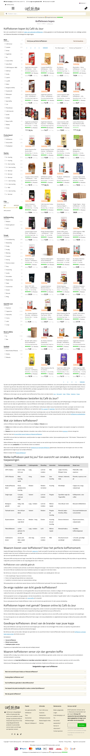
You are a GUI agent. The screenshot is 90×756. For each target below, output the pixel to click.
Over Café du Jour (43, 710)
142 (34, 346)
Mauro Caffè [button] (9, 121)
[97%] (44, 237)
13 (66, 182)
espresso (65, 431)
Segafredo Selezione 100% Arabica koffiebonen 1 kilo (78, 341)
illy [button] (6, 57)
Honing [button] (8, 260)
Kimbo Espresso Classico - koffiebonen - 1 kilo (31, 259)
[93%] (76, 209)
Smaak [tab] (6, 235)
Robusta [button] (8, 357)
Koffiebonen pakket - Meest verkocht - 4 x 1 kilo (47, 177)
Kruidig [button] (8, 249)
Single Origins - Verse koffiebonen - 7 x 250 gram (79, 205)
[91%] (44, 155)
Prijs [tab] (5, 201)
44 (34, 128)
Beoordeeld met (49, 1)
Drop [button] (7, 266)
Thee (26, 715)
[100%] (76, 264)
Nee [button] (7, 339)
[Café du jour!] (45, 8)
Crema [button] (7, 318)
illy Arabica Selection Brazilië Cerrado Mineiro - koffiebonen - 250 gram (79, 259)
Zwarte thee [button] (9, 286)
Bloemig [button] (8, 253)
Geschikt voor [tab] (8, 304)
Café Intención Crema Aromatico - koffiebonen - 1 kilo (47, 205)
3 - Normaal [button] (9, 177)
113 (50, 73)
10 (66, 237)
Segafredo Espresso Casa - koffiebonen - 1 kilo (31, 95)
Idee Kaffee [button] (9, 101)
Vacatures (41, 713)
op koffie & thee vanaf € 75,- (15, 1)
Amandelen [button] (9, 276)
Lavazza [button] (8, 47)
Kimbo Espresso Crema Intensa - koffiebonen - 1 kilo (47, 150)
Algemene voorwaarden (75, 732)
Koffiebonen (28, 713)
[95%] (44, 72)
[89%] (60, 72)
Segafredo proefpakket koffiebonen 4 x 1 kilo (31, 122)
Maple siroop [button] (9, 280)
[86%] (60, 237)
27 (66, 100)
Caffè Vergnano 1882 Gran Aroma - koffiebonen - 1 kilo (63, 150)
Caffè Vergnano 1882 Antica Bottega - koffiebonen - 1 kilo (79, 232)
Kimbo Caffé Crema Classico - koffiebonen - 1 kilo (63, 232)
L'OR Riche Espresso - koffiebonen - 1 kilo (79, 287)
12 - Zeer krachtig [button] (10, 191)
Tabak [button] (7, 283)
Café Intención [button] (10, 111)
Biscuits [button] (8, 293)
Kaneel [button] (8, 290)
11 (50, 374)
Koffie (43, 24)
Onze (34, 1)
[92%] (60, 264)
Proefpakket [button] (9, 146)
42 (34, 182)
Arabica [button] (8, 354)
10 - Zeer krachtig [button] (10, 167)
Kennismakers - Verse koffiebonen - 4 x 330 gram (63, 259)
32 (66, 319)
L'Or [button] (7, 104)
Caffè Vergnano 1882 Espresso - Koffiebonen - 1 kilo (79, 369)
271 (34, 100)
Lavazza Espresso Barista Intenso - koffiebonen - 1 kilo (46, 287)
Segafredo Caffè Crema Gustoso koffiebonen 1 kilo (63, 369)
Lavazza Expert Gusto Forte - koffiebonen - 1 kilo (31, 232)
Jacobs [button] (7, 114)
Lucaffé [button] (8, 81)
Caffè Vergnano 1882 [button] (11, 67)
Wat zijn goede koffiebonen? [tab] (13, 694)
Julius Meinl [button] (9, 64)
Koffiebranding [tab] (9, 217)
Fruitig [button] (7, 246)
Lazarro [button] (8, 77)
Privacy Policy (67, 742)
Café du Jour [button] (9, 44)
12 (66, 292)
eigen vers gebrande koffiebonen (33, 32)
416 (50, 264)
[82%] (76, 155)
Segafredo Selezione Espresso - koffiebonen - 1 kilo (47, 122)
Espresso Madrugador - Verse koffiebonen (47, 259)
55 (66, 155)
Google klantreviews (52, 17)
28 (82, 237)
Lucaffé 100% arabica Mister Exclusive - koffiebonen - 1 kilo (79, 314)
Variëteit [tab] (6, 346)
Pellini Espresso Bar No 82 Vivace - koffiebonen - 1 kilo (63, 314)
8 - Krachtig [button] (9, 157)
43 (34, 237)
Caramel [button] (8, 256)
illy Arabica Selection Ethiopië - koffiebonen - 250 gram (63, 341)
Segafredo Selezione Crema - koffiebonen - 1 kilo (47, 95)
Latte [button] (7, 321)
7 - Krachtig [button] (9, 160)
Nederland (83, 3)
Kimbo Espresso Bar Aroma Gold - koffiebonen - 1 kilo (30, 150)
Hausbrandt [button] (9, 91)
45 (50, 292)
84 (66, 264)
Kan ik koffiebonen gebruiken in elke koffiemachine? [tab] (19, 683)
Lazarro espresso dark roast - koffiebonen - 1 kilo (63, 95)
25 (34, 374)
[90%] (28, 127)
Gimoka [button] (8, 98)
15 (66, 128)
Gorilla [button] (7, 74)
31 (82, 100)
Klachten (61, 742)
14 (50, 155)
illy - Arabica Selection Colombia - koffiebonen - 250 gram (31, 314)
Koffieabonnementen (44, 718)
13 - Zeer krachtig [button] (10, 184)
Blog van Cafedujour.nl (30, 723)
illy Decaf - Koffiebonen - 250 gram (63, 177)
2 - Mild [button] (8, 187)
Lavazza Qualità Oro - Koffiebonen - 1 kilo (47, 68)
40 (82, 182)
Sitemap (41, 723)
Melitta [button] (8, 124)
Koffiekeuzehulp (10, 4)
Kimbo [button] (7, 50)
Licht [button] (7, 228)
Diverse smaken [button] (10, 263)
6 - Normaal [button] (9, 171)
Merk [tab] (5, 40)
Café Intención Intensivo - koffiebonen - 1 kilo (31, 369)
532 (34, 73)
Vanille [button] (7, 273)
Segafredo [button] (8, 54)
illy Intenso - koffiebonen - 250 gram (62, 68)
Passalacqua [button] (9, 108)
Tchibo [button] (7, 128)
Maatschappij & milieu (45, 720)
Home (38, 24)
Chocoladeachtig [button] (10, 239)
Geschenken (28, 718)
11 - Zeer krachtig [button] (10, 181)
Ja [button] (6, 336)
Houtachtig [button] (9, 270)
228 (82, 73)
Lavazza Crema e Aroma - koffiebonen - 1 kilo (31, 177)
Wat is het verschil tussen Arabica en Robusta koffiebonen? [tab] (21, 672)
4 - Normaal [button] (9, 194)
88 (50, 128)
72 (82, 210)
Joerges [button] (8, 118)
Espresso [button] (8, 308)
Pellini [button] (7, 84)
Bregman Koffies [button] (10, 88)
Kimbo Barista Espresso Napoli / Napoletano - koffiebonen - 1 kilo (62, 205)
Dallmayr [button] (8, 71)
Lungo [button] (7, 325)
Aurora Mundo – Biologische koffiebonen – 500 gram (78, 150)
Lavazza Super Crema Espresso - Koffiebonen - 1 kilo (79, 177)
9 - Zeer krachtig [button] (10, 164)
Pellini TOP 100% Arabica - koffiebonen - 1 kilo (31, 287)
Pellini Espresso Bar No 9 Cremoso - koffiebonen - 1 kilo (47, 369)
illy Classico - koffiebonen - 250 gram (78, 95)
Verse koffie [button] (9, 142)
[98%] (28, 209)
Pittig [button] (7, 296)
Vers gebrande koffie (30, 710)
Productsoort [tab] (8, 135)
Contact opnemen (58, 731)
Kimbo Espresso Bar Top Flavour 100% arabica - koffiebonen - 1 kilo (47, 314)
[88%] (60, 291)
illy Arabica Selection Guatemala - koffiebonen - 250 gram (46, 341)
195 (50, 100)
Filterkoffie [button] (9, 314)
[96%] (28, 72)
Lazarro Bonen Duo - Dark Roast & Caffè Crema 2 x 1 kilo (78, 122)
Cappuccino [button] (9, 311)
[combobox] (45, 13)
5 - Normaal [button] (9, 174)
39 (50, 210)
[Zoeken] (6, 14)
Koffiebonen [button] (9, 139)
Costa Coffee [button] (9, 61)
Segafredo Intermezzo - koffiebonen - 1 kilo (31, 68)
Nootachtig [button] (9, 243)
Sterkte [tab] (6, 153)
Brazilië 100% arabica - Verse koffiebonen (31, 341)
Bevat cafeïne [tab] (8, 332)
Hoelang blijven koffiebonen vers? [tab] (14, 677)
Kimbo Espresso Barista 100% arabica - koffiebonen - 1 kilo (63, 287)
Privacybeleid (78, 730)
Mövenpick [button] (9, 94)
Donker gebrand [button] (10, 225)
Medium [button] (8, 221)
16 (66, 73)
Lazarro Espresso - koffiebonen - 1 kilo (30, 205)
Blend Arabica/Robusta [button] (12, 350)
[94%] (76, 72)
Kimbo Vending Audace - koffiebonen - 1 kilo (47, 232)
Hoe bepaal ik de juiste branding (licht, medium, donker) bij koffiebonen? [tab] (25, 688)
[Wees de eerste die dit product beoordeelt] (76, 127)
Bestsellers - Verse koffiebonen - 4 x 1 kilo (79, 68)
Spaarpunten (42, 715)
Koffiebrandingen (29, 720)
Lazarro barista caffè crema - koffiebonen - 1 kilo (63, 122)
